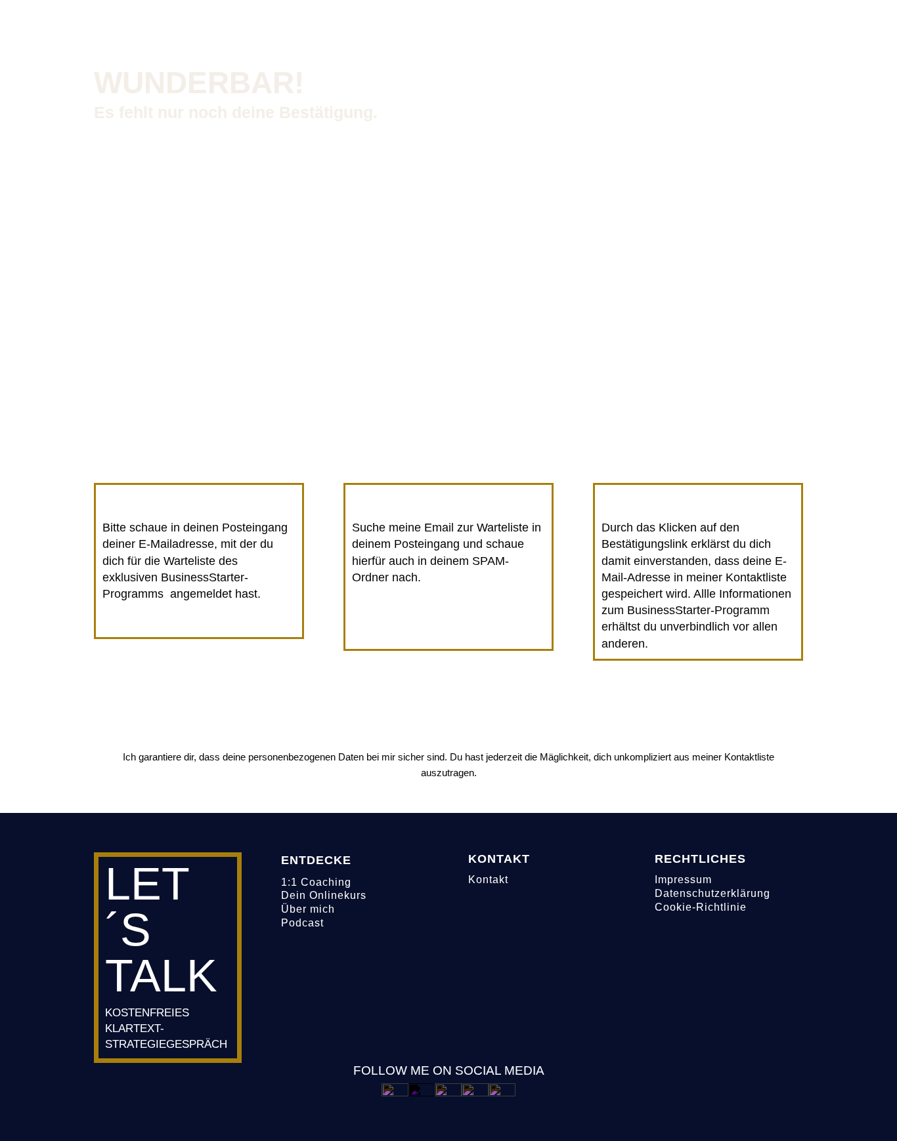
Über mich (308, 909)
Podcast (302, 922)
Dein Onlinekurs (323, 895)
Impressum (683, 879)
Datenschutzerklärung (712, 893)
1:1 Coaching (316, 882)
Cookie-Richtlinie (701, 907)
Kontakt (488, 879)
